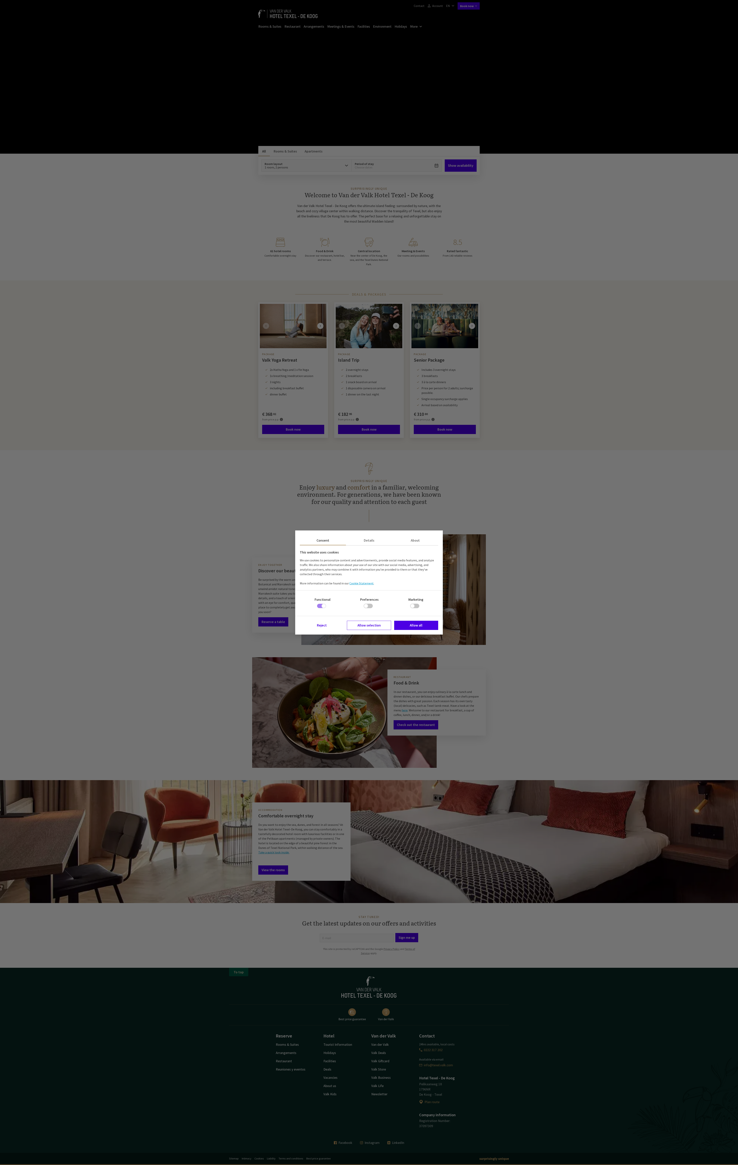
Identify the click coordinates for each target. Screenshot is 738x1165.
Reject (322, 625)
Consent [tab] (323, 540)
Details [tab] (369, 540)
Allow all (416, 625)
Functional (323, 599)
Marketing (415, 599)
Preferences (369, 599)
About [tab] (415, 540)
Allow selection (369, 625)
